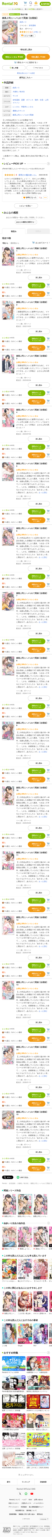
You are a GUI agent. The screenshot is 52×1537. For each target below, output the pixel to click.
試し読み (39, 277)
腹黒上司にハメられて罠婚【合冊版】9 (32, 724)
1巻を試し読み (26, 49)
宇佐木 (20, 1346)
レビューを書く (29, 36)
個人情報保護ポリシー (36, 1507)
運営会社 (40, 1514)
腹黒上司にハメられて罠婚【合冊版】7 (32, 594)
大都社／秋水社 (19, 91)
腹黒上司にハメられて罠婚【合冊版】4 (32, 411)
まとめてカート (41, 242)
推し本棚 (15, 67)
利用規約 (24, 1507)
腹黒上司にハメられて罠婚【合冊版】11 (32, 853)
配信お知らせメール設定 (26, 73)
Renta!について (14, 1499)
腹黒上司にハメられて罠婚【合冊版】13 (32, 983)
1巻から (5, 243)
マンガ (15, 95)
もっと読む (43, 492)
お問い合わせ (38, 1499)
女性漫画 (32, 25)
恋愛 (23, 99)
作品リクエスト (14, 1503)
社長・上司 (44, 99)
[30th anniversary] (15, 3)
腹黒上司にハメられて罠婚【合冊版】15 (32, 1113)
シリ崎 (4, 1346)
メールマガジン (38, 1503)
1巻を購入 (38, 56)
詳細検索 (43, 1482)
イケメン (16, 102)
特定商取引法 (19, 1510)
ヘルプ (24, 1499)
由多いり (23, 22)
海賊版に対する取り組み (27, 1514)
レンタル (16, 106)
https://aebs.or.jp (17, 1534)
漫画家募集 (13, 1514)
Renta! (4, 1183)
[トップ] (7, 3)
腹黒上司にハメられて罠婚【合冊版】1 (32, 249)
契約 (36, 99)
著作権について (31, 1510)
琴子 (35, 1346)
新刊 (8, 1482)
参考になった (31, 197)
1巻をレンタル (14, 56)
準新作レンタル (27, 106)
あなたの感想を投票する (25, 222)
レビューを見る (25, 206)
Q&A (30, 1499)
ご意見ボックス (26, 1503)
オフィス (29, 99)
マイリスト (39, 67)
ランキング (26, 1482)
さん (28, 174)
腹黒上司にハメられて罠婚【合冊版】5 (32, 464)
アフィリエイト (14, 1507)
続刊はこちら (25, 77)
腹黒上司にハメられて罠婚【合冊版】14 (32, 1048)
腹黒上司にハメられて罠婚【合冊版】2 (32, 303)
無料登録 (46, 4)
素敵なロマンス (19, 110)
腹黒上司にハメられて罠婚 (23, 114)
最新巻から (15, 243)
